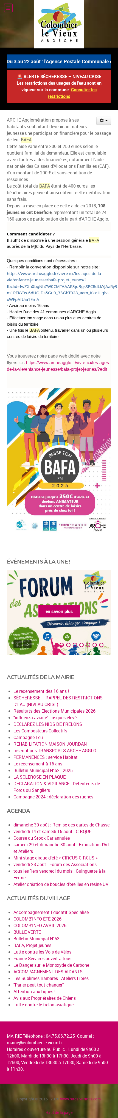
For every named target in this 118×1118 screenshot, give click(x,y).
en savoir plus (59, 611)
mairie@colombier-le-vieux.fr (34, 1043)
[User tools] (103, 121)
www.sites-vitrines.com (80, 1098)
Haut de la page (59, 1112)
